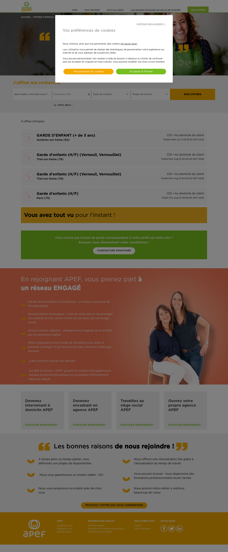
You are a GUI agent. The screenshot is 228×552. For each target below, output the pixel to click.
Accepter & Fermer (141, 71)
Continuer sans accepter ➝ (150, 24)
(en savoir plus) (128, 44)
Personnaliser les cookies (89, 71)
